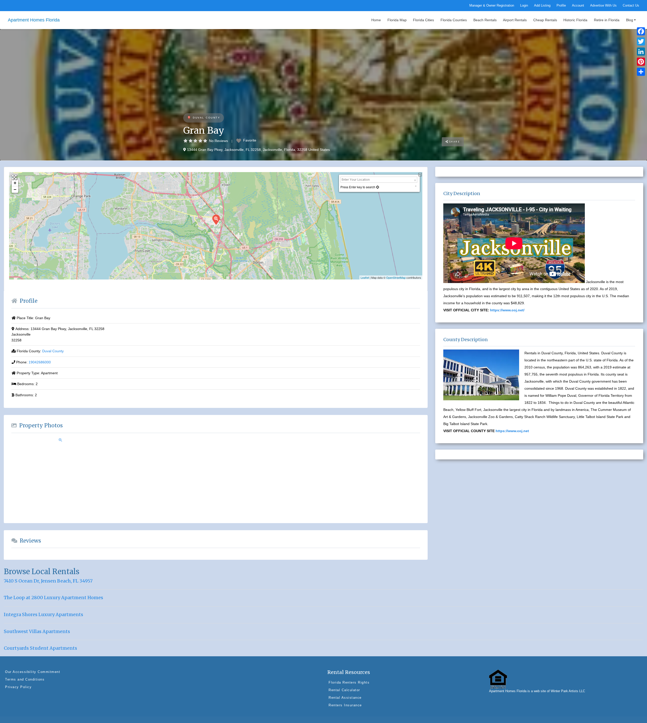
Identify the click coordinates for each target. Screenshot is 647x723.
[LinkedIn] (641, 51)
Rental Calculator (344, 690)
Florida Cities (423, 20)
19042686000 (40, 362)
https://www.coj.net (512, 431)
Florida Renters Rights (349, 682)
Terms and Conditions (24, 679)
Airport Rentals (515, 20)
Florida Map (397, 20)
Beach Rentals (485, 20)
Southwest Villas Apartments (37, 631)
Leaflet (365, 277)
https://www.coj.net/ (507, 310)
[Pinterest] (641, 62)
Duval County (206, 117)
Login (524, 5)
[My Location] (377, 187)
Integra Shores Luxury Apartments (43, 614)
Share (454, 141)
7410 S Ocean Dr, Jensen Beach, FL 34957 (48, 581)
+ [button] (15, 182)
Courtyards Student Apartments (40, 648)
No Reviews (218, 141)
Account (578, 5)
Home (376, 20)
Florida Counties (454, 20)
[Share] (641, 72)
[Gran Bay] (216, 219)
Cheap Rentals (545, 20)
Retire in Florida (606, 20)
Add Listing (542, 5)
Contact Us (631, 5)
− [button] (15, 189)
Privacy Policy (18, 687)
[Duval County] (189, 117)
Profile (561, 5)
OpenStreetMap (396, 277)
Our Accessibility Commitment (32, 672)
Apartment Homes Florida (34, 19)
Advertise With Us (603, 5)
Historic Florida (575, 20)
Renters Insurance (345, 705)
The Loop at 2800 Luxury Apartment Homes (53, 597)
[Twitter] (641, 41)
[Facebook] (641, 31)
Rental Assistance (345, 697)
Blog (629, 20)
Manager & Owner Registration (491, 5)
